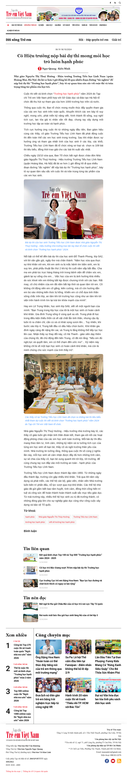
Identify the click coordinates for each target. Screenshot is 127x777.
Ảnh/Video (103, 25)
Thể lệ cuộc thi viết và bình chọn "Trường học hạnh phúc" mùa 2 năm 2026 (23, 674)
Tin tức (17, 641)
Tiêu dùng (76, 25)
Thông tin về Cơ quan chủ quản (35, 771)
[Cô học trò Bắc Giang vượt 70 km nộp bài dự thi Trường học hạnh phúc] (30, 570)
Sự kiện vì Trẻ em (13, 30)
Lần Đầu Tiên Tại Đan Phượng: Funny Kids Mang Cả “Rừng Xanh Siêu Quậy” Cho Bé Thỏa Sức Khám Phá (108, 665)
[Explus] (63, 538)
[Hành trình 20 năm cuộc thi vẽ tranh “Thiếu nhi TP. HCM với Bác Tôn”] (78, 685)
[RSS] (115, 2)
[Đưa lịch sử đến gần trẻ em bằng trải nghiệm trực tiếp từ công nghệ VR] (49, 685)
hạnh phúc (30, 517)
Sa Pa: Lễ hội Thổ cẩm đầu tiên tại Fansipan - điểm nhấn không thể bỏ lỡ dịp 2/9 (78, 665)
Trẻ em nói (93, 25)
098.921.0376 (115, 755)
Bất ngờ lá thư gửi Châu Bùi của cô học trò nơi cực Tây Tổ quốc (71, 604)
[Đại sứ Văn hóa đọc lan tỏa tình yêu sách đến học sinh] (108, 685)
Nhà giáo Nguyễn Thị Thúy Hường (54, 517)
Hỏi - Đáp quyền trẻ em (93, 39)
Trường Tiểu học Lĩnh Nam (85, 517)
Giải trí (116, 39)
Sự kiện (41, 25)
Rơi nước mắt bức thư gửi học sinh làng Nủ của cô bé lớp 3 (68, 615)
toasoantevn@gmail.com (111, 752)
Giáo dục (49, 25)
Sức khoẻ (66, 25)
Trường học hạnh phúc (66, 93)
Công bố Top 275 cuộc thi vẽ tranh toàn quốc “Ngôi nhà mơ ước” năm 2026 (22, 651)
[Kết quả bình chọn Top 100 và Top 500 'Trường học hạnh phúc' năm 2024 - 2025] (30, 557)
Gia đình (58, 25)
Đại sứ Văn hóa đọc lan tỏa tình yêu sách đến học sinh (107, 699)
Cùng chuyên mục (53, 635)
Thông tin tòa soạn (13, 771)
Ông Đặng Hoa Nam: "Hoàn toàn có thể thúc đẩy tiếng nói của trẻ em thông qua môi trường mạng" (49, 665)
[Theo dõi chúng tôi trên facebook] (110, 2)
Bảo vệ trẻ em (17, 25)
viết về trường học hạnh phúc (62, 522)
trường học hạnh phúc (35, 522)
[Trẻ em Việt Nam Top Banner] (78, 14)
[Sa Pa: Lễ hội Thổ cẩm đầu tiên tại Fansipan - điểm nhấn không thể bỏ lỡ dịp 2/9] (78, 647)
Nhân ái (84, 25)
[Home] (8, 25)
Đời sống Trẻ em (30, 25)
